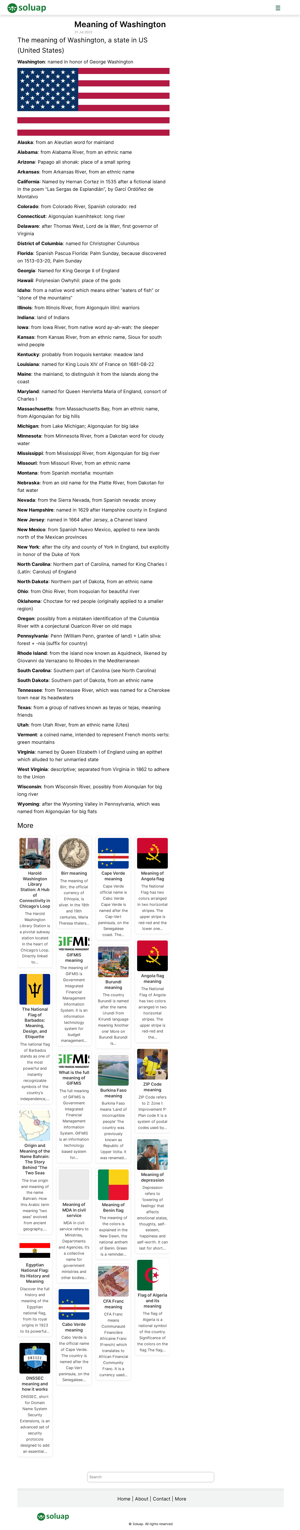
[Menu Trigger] (278, 8)
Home (124, 1499)
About (141, 1499)
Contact (161, 1499)
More (180, 1499)
